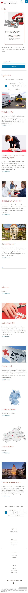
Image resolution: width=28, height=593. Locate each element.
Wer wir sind (7, 366)
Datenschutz (14, 570)
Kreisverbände (7, 447)
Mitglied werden (14, 542)
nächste (17, 89)
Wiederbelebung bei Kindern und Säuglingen (13, 156)
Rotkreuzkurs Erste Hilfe (11, 201)
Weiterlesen (7, 126)
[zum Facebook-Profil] (13, 583)
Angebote (14, 555)
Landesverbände (8, 409)
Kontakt (14, 568)
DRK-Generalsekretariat (11, 482)
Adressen (5, 287)
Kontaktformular (8, 244)
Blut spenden (14, 544)
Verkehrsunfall (7, 112)
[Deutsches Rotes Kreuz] (4, 3)
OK (22, 588)
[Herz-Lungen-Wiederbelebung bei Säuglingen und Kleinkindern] (14, 143)
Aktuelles (14, 557)
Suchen (14, 67)
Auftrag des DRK (8, 323)
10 (9, 89)
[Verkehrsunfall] (14, 100)
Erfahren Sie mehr (4, 591)
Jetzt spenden (14, 531)
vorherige (12, 83)
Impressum (14, 572)
